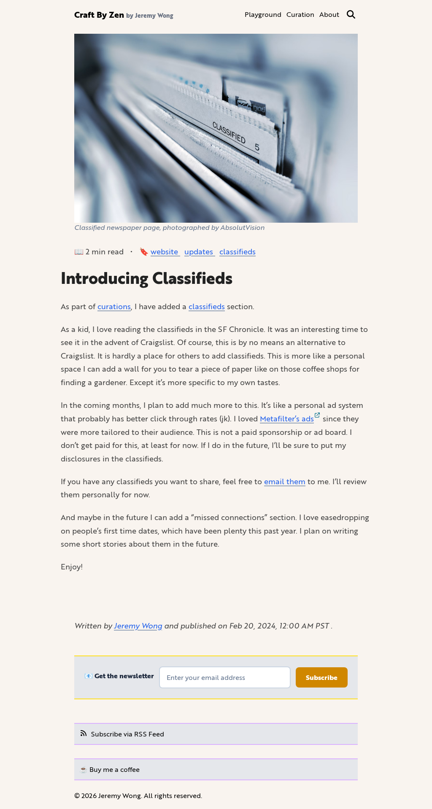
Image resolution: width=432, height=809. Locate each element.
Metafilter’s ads (287, 418)
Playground (263, 14)
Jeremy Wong (138, 625)
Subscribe (322, 677)
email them (284, 481)
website (165, 251)
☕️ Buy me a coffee (109, 769)
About (329, 14)
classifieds (237, 251)
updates (199, 251)
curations (114, 306)
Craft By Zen (99, 14)
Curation (300, 14)
